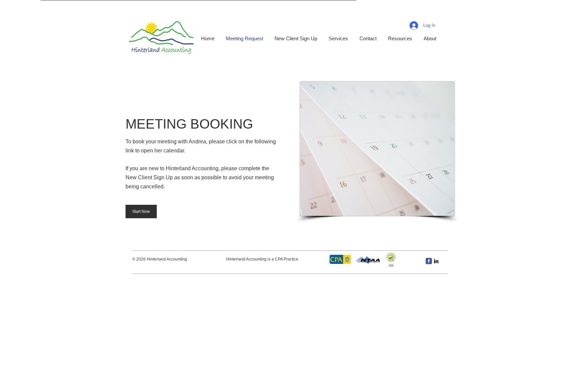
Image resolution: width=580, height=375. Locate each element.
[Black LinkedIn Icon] (436, 261)
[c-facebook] (429, 261)
